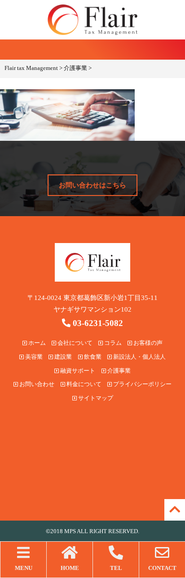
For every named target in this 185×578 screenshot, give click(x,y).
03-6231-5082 (96, 323)
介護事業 (118, 371)
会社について (74, 343)
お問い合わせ (36, 384)
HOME (70, 568)
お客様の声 (147, 343)
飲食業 (92, 357)
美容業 (33, 357)
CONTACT (162, 568)
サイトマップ (95, 398)
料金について (83, 384)
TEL (116, 568)
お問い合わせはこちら (92, 185)
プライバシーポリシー (142, 384)
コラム (112, 343)
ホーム (36, 343)
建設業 (62, 357)
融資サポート (77, 371)
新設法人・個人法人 (139, 357)
